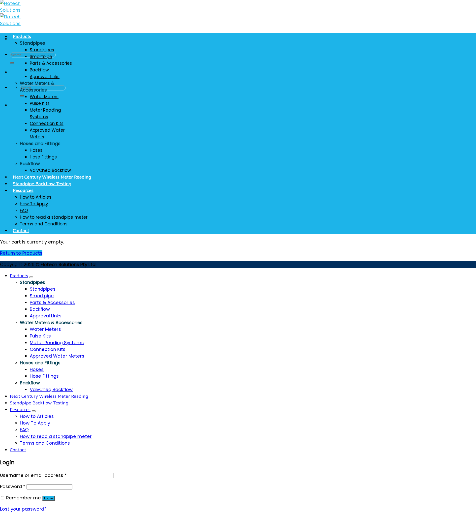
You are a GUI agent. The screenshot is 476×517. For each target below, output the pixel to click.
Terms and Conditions (43, 224)
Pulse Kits (40, 103)
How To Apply (34, 204)
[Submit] (12, 62)
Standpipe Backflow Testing (42, 183)
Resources (23, 190)
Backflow (39, 70)
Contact (21, 230)
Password (12, 486)
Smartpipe (41, 57)
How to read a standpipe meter (54, 217)
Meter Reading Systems (45, 113)
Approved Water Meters (47, 133)
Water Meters (44, 97)
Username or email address (33, 475)
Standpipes (42, 50)
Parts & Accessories (51, 63)
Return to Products (21, 253)
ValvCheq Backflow (50, 170)
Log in (48, 498)
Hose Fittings (43, 157)
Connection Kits (46, 123)
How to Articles (35, 197)
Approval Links (45, 77)
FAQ (24, 210)
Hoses (36, 150)
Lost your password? (23, 509)
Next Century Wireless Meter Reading (52, 177)
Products (22, 36)
